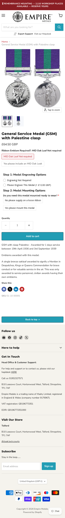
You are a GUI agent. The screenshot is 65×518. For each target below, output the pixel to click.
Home (5, 41)
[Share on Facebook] (4, 289)
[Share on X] (10, 289)
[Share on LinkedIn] (16, 289)
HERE (14, 372)
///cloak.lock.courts (11, 441)
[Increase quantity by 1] (29, 225)
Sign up (48, 466)
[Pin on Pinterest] (22, 289)
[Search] (59, 27)
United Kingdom (31, 481)
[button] (7, 121)
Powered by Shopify (32, 512)
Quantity (6, 218)
